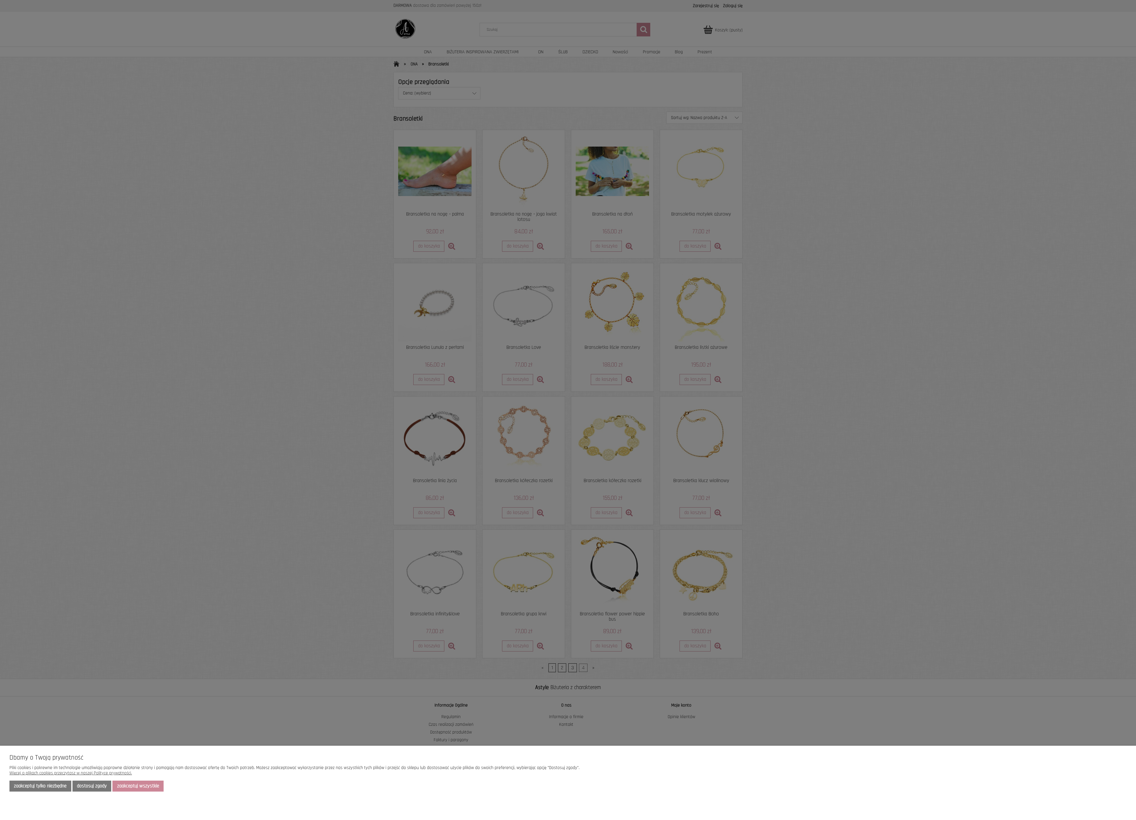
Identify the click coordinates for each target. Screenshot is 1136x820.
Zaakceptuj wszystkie (138, 786)
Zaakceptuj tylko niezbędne (40, 786)
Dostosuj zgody (92, 786)
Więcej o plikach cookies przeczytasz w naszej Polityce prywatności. (70, 773)
